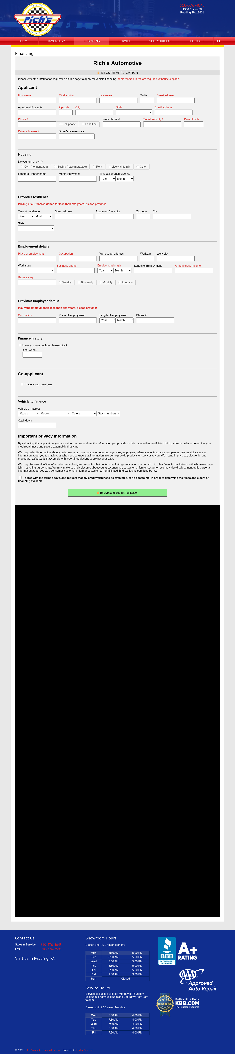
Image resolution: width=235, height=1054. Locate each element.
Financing (92, 41)
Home (24, 41)
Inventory (56, 41)
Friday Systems (84, 1050)
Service (125, 41)
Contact (197, 41)
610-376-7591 (51, 949)
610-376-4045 (192, 5)
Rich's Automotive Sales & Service (42, 1050)
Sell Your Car (160, 41)
